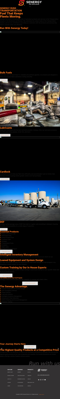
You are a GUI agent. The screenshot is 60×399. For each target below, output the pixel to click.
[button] (2, 349)
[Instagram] (41, 380)
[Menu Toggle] (30, 6)
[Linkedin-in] (39, 380)
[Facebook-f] (43, 380)
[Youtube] (45, 380)
